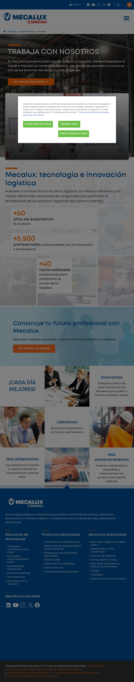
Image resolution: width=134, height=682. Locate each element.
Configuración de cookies (38, 124)
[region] (67, 119)
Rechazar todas (69, 124)
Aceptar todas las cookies (73, 133)
